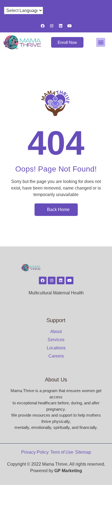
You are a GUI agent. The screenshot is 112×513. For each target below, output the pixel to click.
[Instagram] (51, 26)
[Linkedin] (60, 26)
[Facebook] (42, 26)
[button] (100, 42)
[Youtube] (69, 26)
